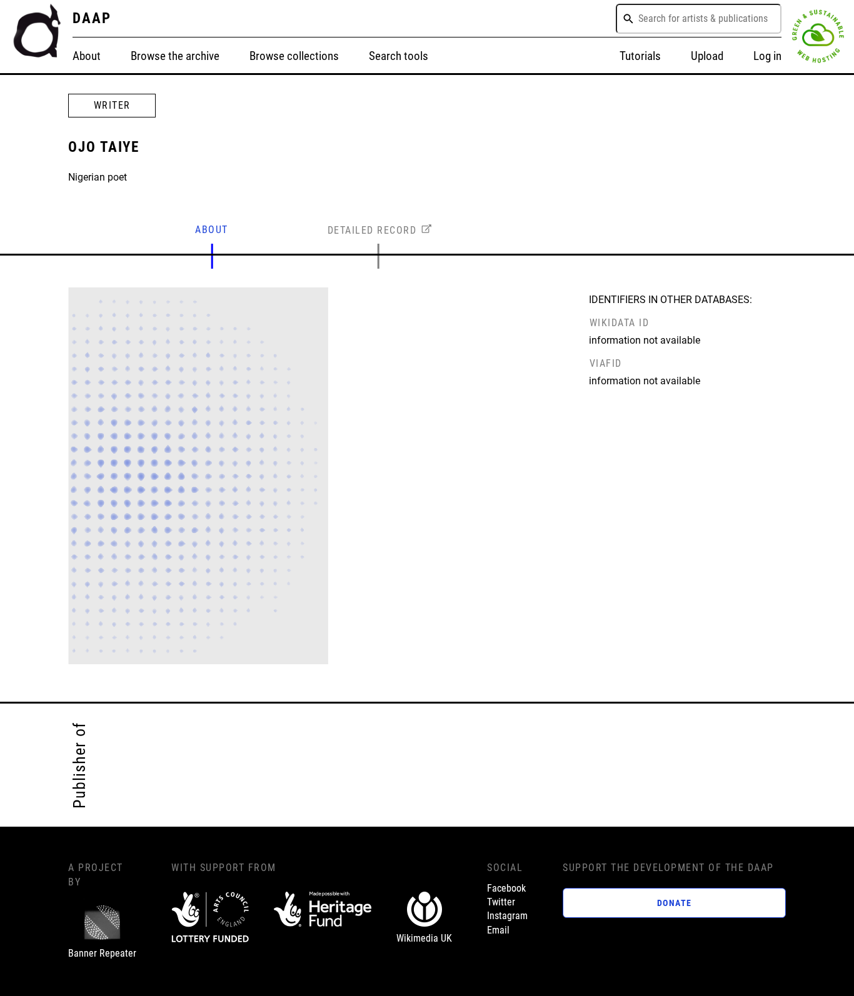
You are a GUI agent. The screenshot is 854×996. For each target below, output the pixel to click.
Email (498, 930)
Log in (767, 56)
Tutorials (640, 56)
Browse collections (294, 56)
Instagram (507, 916)
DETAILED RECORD (372, 230)
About (87, 56)
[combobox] (698, 19)
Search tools (398, 56)
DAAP (92, 18)
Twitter (501, 902)
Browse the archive (175, 56)
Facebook (506, 888)
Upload (707, 56)
